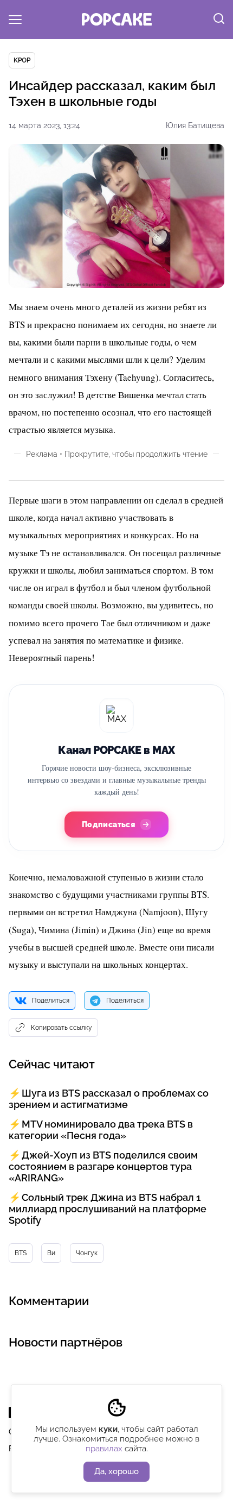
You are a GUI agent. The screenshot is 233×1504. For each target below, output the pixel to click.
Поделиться (50, 1000)
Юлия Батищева (195, 125)
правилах (104, 1448)
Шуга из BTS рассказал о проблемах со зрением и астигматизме (109, 1098)
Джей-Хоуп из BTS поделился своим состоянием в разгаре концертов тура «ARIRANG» (103, 1166)
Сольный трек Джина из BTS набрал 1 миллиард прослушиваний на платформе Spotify (107, 1209)
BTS (21, 1253)
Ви (51, 1253)
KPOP (22, 60)
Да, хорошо (116, 1471)
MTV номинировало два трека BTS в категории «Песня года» (101, 1129)
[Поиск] (218, 19)
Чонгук (87, 1253)
